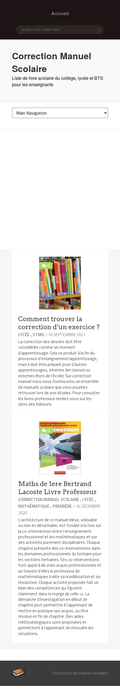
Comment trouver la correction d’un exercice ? (59, 323)
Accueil (60, 13)
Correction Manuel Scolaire (48, 499)
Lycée (23, 334)
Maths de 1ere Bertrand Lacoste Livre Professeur (57, 488)
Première (62, 506)
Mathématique (33, 506)
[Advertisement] (60, 189)
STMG (38, 334)
